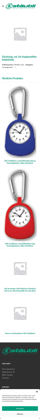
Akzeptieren (20, 408)
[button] (37, 392)
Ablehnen (20, 414)
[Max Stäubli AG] (20, 6)
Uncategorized (7, 67)
